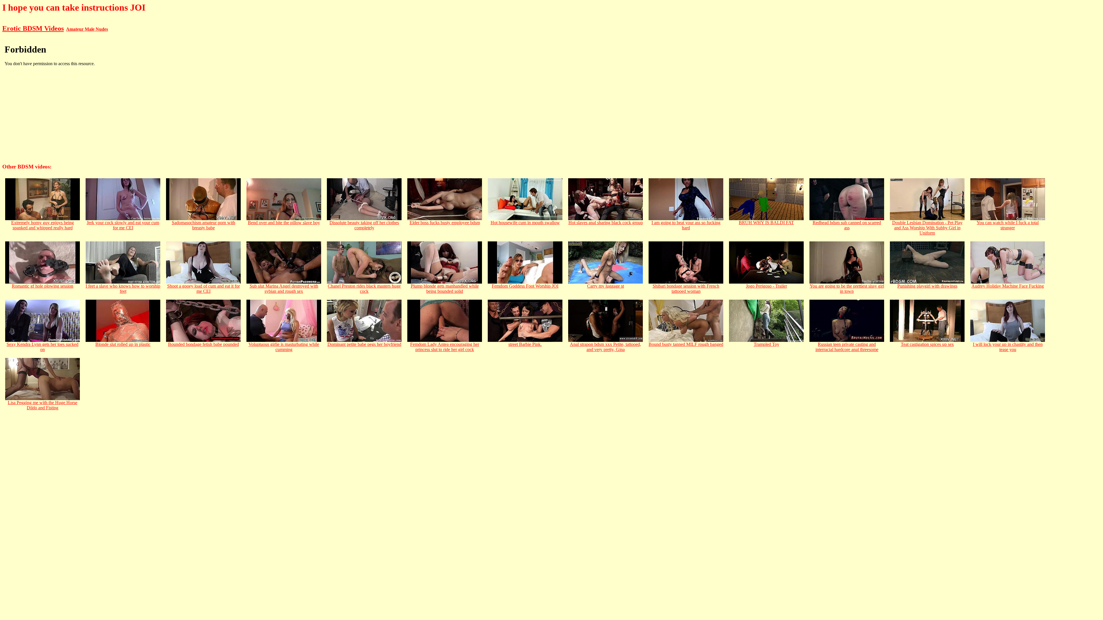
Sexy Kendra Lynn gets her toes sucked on (42, 347)
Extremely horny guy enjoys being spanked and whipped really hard (42, 225)
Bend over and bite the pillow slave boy (284, 222)
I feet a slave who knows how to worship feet (123, 289)
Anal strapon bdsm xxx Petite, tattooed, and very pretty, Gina (605, 347)
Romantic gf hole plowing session (42, 286)
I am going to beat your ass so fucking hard (685, 225)
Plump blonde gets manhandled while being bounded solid (445, 289)
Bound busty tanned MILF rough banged (686, 344)
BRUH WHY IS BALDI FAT (766, 222)
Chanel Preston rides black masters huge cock (364, 289)
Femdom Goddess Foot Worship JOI (525, 286)
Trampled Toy (766, 344)
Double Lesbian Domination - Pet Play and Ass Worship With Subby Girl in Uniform (927, 227)
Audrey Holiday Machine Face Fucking (1007, 286)
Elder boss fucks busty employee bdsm (445, 222)
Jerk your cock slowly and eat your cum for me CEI (123, 225)
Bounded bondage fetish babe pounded (203, 344)
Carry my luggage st (605, 286)
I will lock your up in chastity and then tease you (1008, 347)
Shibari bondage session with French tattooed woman (686, 289)
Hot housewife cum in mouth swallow (525, 222)
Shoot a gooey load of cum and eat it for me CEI (203, 289)
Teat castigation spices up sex (927, 344)
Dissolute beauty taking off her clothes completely (364, 225)
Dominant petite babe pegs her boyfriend (364, 344)
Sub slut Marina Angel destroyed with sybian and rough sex (284, 289)
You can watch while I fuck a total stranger (1008, 225)
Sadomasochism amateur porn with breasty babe (203, 225)
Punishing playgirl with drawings (927, 286)
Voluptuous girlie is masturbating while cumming (283, 347)
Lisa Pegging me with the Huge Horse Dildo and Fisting (42, 405)
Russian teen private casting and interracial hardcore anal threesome (846, 347)
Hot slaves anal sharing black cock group (605, 222)
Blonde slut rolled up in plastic (123, 344)
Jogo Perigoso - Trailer (766, 286)
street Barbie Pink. (525, 344)
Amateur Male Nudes (87, 29)
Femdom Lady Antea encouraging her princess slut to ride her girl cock (444, 347)
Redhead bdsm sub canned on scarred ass (847, 225)
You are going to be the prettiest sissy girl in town (847, 289)
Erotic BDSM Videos (33, 28)
